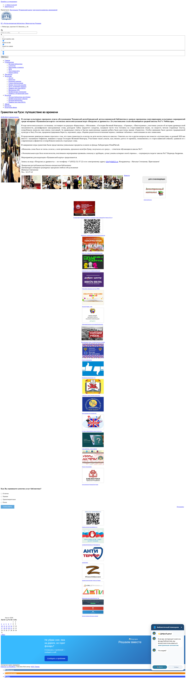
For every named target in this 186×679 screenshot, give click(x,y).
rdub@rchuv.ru (9, 6)
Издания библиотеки (15, 100)
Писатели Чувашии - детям (87, 306)
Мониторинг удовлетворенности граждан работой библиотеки (93, 235)
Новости (127, 175)
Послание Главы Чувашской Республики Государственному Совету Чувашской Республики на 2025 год (93, 217)
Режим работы (13, 72)
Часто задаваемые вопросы (17, 86)
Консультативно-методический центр (89, 413)
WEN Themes (35, 666)
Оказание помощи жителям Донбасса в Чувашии (91, 580)
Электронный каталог (148, 199)
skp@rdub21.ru (112, 161)
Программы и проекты (16, 67)
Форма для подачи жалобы (17, 85)
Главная (7, 60)
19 (6, 628)
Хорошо (5, 496)
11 (4, 626)
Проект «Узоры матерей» (87, 466)
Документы (8, 74)
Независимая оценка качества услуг (89, 377)
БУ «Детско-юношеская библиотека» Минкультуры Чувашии (21, 23)
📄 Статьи (175, 667)
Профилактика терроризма (17, 92)
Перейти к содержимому (9, 1)
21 (11, 628)
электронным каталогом (168, 645)
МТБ (10, 69)
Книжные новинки (15, 81)
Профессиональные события (18, 99)
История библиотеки (15, 64)
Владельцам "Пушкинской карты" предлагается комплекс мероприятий (33, 10)
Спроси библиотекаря (16, 83)
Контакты (8, 105)
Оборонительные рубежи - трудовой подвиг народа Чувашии (93, 342)
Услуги (11, 78)
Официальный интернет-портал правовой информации (92, 324)
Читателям (8, 76)
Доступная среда (14, 71)
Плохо (4, 502)
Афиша (7, 104)
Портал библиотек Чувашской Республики (90, 484)
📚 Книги (160, 667)
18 (4, 628)
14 (11, 626)
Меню (6, 57)
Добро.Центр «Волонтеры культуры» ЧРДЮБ (90, 288)
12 (6, 626)
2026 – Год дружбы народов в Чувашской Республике (92, 253)
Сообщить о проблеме (56, 658)
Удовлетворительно (9, 499)
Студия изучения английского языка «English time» (92, 431)
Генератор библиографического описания (90, 616)
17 (2, 628)
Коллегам (8, 95)
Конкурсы (12, 79)
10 (2, 626)
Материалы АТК (14, 90)
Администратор (13, 117)
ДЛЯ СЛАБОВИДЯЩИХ (156, 179)
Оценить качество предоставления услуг (89, 527)
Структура (12, 65)
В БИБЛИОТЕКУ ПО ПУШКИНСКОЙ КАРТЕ (91, 271)
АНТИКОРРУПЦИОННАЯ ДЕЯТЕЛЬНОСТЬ (91, 544)
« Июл (3, 634)
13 (9, 626)
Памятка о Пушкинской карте (18, 93)
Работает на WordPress (8, 666)
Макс (8, 676)
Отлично (5, 493)
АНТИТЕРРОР (85, 562)
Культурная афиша (11, 107)
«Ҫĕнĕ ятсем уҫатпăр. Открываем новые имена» (91, 395)
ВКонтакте (10, 670)
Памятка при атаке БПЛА (17, 88)
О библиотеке (9, 62)
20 (9, 628)
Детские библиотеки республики (19, 97)
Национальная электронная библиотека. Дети (90, 598)
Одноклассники (11, 673)
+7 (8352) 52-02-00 (11, 5)
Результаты (180, 506)
